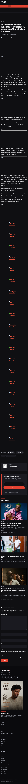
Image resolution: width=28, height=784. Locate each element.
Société (2, 762)
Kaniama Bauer (13, 466)
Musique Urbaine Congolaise (7, 733)
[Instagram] (5, 677)
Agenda (3, 771)
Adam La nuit (5, 713)
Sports (2, 722)
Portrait (3, 741)
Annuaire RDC (4, 769)
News (7, 9)
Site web (3, 643)
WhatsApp (12, 452)
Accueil (2, 9)
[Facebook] (2, 677)
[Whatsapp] (18, 677)
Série (2, 743)
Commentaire (4, 614)
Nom (2, 632)
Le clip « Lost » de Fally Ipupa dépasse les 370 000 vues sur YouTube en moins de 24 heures (13, 590)
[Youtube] (11, 677)
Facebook (20, 452)
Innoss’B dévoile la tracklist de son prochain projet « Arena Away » (11, 524)
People (2, 731)
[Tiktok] (15, 677)
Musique (3, 724)
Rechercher (3, 773)
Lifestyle (3, 760)
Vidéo (2, 748)
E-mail (2, 638)
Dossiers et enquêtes (5, 765)
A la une (3, 729)
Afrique (2, 726)
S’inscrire (14, 487)
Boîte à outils (4, 767)
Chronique (3, 739)
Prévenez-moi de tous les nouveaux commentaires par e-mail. (13, 652)
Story (2, 745)
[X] (8, 677)
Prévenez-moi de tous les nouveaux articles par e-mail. (13, 657)
